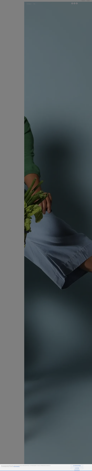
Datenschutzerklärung (16, 466)
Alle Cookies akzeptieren (77, 465)
